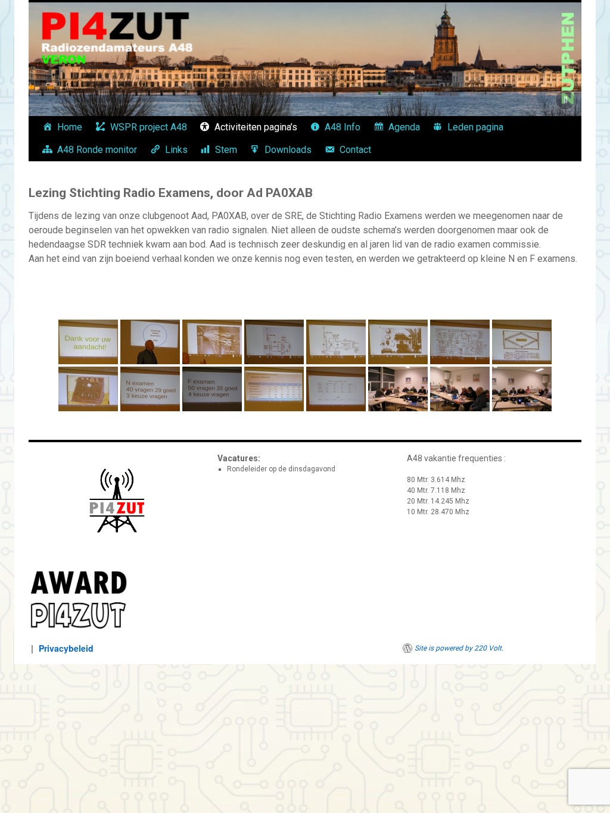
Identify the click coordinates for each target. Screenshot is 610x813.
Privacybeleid (66, 648)
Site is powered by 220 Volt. (459, 648)
